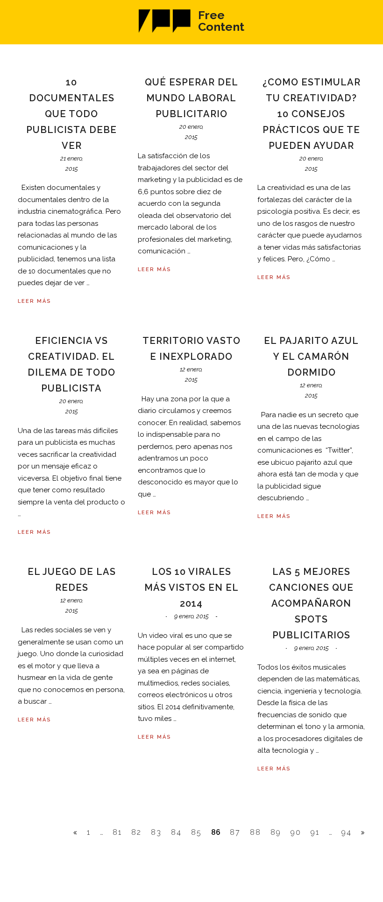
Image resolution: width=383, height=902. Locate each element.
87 (235, 832)
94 (346, 832)
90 (296, 832)
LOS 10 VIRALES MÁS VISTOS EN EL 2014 (191, 587)
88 (255, 832)
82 (136, 832)
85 (196, 832)
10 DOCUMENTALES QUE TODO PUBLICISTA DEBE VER (71, 114)
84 (176, 832)
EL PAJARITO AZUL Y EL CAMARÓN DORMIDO (311, 356)
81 (117, 832)
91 (315, 832)
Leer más (34, 301)
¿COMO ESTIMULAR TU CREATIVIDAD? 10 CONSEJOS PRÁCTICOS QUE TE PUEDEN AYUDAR (311, 114)
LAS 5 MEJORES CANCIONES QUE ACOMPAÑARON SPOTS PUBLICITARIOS (311, 603)
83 (156, 832)
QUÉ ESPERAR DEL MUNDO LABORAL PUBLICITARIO (191, 98)
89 (275, 832)
